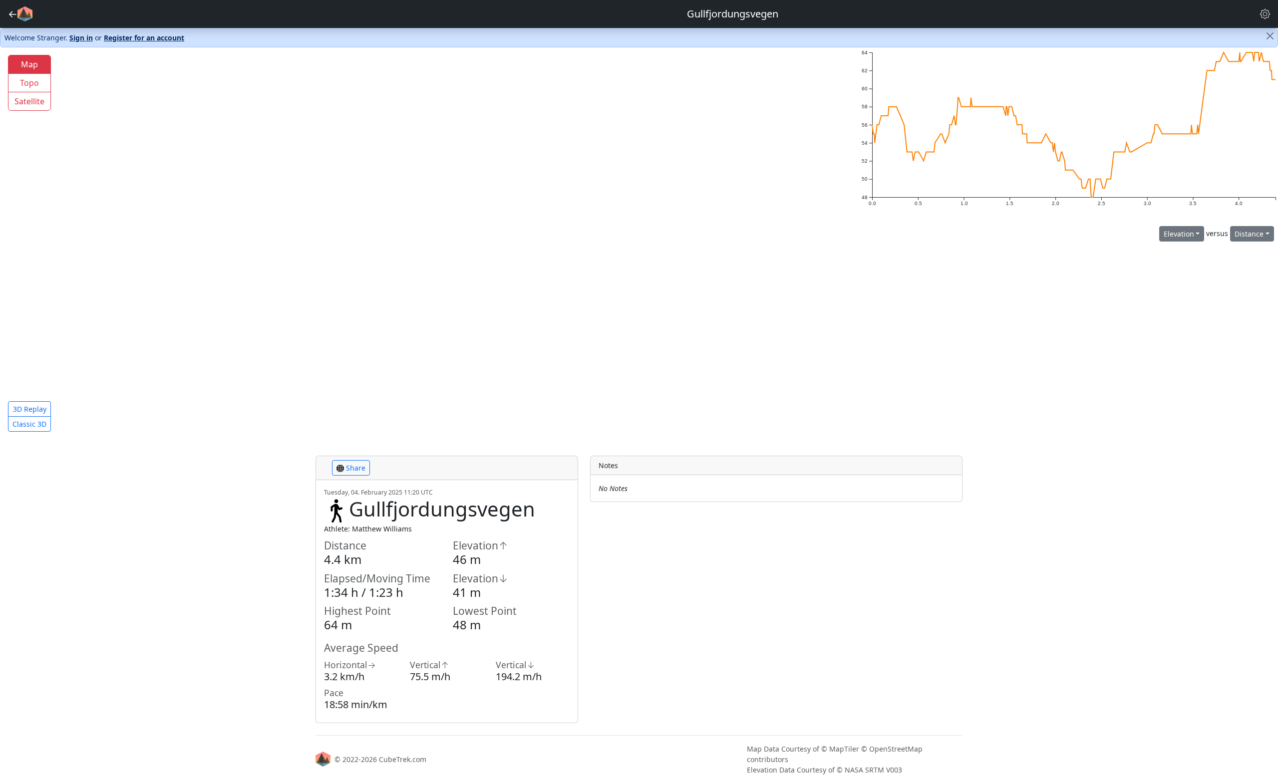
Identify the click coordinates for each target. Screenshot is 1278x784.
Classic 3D (29, 424)
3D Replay (29, 409)
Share (354, 468)
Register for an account (144, 37)
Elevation (1179, 234)
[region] (426, 243)
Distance (1249, 234)
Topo (29, 82)
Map (29, 64)
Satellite (29, 101)
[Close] (1270, 35)
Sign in (81, 37)
